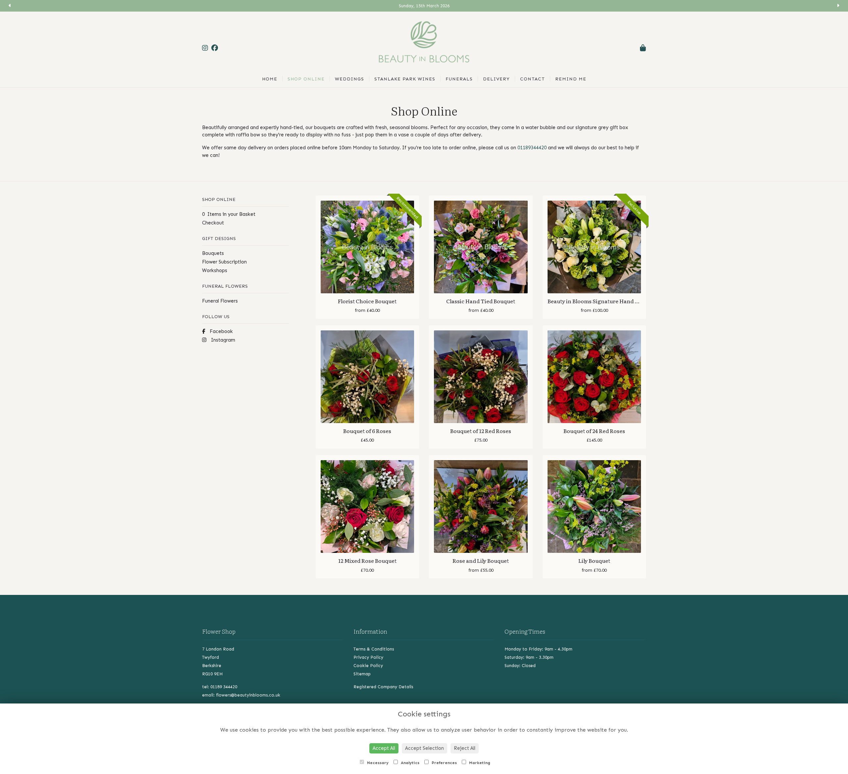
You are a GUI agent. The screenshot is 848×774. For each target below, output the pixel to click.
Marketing (479, 762)
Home (269, 79)
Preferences (443, 762)
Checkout (213, 223)
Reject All (464, 748)
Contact (532, 79)
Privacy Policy (368, 657)
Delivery (496, 79)
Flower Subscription (224, 262)
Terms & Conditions (373, 649)
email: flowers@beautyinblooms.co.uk (241, 695)
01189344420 (532, 148)
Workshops (214, 270)
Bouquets (213, 253)
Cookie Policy (368, 665)
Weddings (349, 79)
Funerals (459, 79)
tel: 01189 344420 (219, 686)
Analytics (409, 762)
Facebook (220, 331)
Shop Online (306, 79)
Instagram (222, 340)
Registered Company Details (383, 686)
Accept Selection (424, 748)
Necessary (377, 762)
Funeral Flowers (220, 301)
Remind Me (570, 79)
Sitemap (362, 673)
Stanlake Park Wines (404, 79)
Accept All (384, 748)
